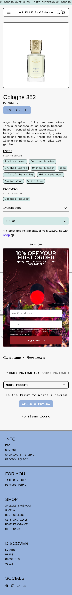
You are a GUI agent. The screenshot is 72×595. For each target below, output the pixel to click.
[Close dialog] (65, 252)
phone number (18, 318)
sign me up (36, 340)
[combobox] (15, 324)
